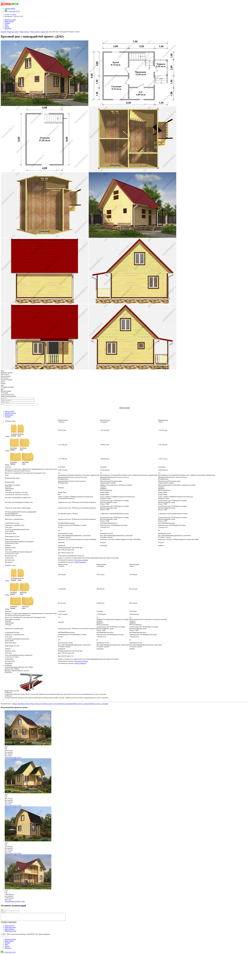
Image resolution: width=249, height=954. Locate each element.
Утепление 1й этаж (16, 492)
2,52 (105, 470)
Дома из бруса (24, 32)
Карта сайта (5, 936)
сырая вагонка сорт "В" (77, 502)
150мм (7, 450)
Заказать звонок (10, 8)
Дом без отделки (10, 413)
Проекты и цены (10, 19)
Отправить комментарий (9, 922)
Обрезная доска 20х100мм (114, 525)
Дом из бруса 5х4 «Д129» (13, 853)
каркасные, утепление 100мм (120, 539)
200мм (7, 465)
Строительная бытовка (56, 694)
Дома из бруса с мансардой (39, 32)
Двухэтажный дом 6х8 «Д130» (15, 901)
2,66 (163, 470)
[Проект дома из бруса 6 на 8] (28, 889)
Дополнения (9, 415)
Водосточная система (12, 691)
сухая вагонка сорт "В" (114, 502)
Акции (7, 26)
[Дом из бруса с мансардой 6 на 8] (28, 745)
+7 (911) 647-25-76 (13, 11)
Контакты (8, 28)
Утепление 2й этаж (17, 494)
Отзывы (7, 23)
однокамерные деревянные (79, 475)
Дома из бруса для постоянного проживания (58, 704)
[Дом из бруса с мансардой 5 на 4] (28, 793)
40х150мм (166, 523)
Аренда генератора (57, 698)
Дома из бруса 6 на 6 (37, 704)
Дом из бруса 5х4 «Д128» (13, 805)
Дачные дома (16, 704)
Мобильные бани (10, 931)
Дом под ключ (9, 411)
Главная (3, 32)
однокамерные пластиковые (129, 475)
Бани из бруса (9, 929)
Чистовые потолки (19, 502)
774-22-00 (10, 14)
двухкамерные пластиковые (187, 475)
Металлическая (111, 482)
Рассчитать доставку (81, 560)
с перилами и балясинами (114, 513)
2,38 (63, 470)
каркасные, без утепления (77, 539)
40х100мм (66, 523)
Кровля (12, 487)
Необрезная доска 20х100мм (72, 525)
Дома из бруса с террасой (99, 704)
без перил (68, 513)
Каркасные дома (10, 927)
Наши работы (9, 21)
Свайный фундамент (19, 668)
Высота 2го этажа (25, 473)
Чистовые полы (18, 497)
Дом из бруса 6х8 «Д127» (13, 757)
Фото (6, 25)
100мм (7, 436)
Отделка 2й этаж (18, 508)
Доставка (8, 416)
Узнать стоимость (80, 562)
